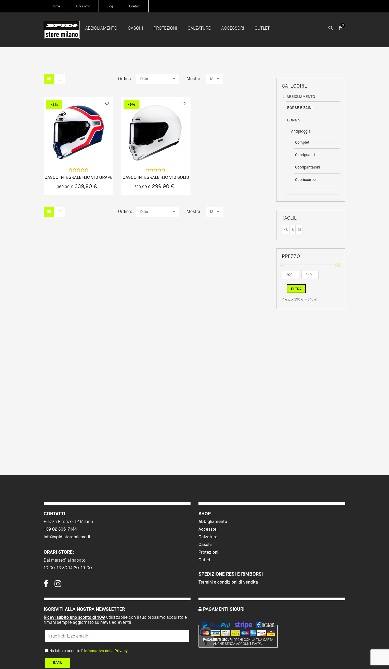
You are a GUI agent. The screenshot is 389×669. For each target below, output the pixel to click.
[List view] (59, 79)
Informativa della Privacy (106, 651)
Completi (302, 142)
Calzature (208, 536)
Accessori (208, 529)
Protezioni (208, 552)
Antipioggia (301, 131)
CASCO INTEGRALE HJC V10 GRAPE (78, 177)
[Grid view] (49, 79)
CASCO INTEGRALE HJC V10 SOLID (156, 177)
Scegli (78, 152)
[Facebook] (46, 585)
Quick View (64, 152)
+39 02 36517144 (60, 529)
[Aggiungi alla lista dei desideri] (107, 103)
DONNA (293, 120)
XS (285, 229)
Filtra (296, 289)
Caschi (205, 544)
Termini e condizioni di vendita (228, 582)
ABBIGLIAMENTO (301, 96)
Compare (92, 152)
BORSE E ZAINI (300, 108)
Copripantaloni (307, 167)
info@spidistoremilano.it (67, 536)
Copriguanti (305, 155)
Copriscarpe (305, 180)
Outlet (204, 559)
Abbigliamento (212, 521)
